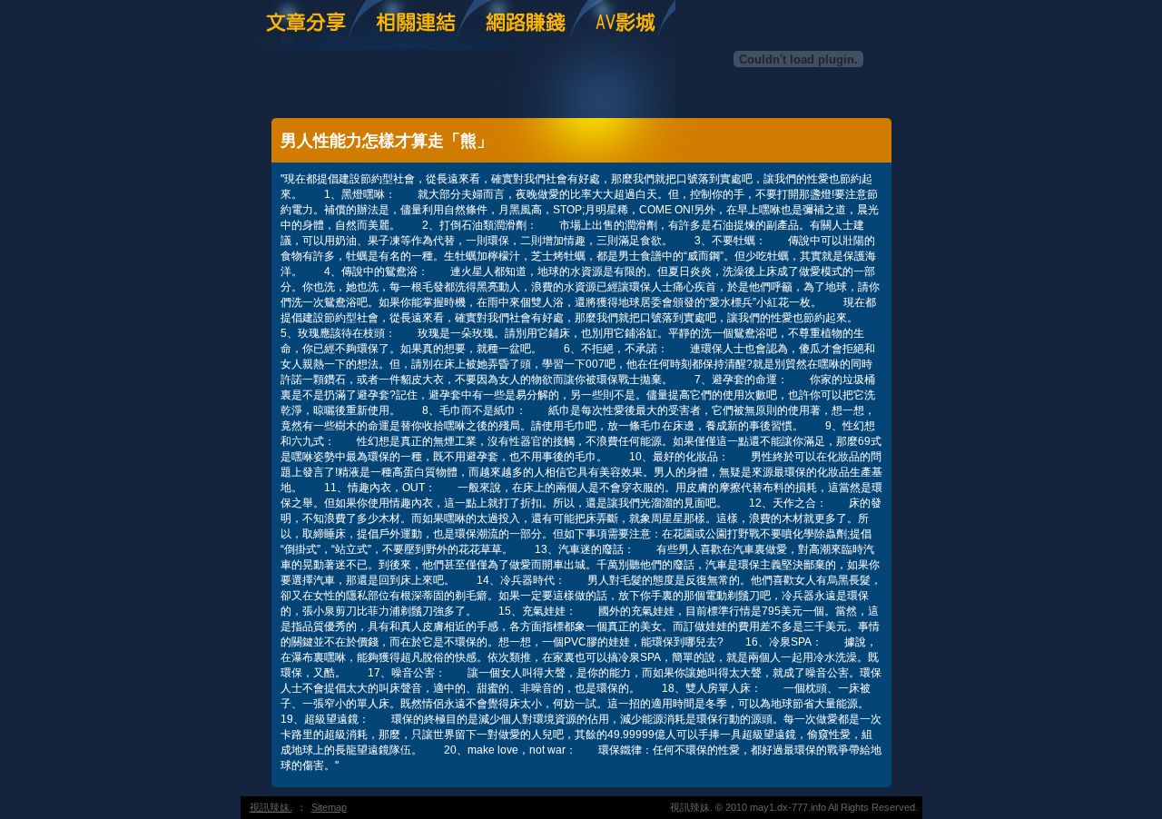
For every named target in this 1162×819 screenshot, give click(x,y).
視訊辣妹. (271, 807)
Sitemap (329, 807)
